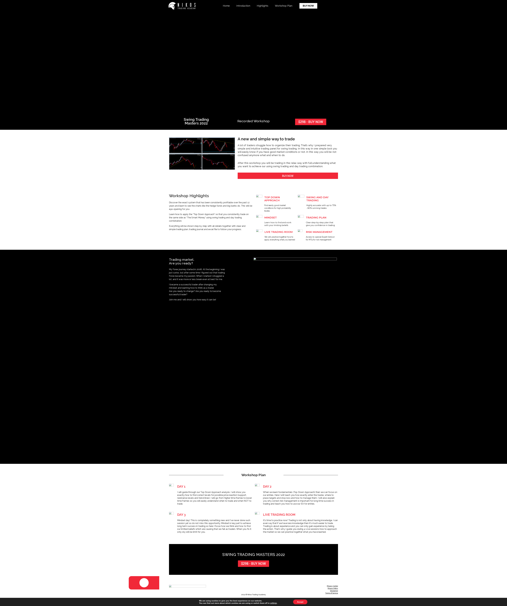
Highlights (262, 5)
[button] (308, 6)
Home (226, 5)
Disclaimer (334, 591)
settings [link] (273, 603)
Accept (300, 602)
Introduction (243, 5)
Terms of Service (331, 593)
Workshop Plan (283, 5)
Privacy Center (332, 586)
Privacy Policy (333, 588)
